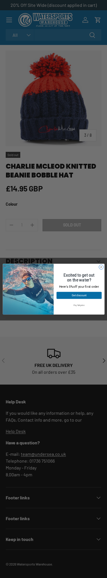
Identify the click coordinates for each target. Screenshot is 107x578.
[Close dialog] (101, 267)
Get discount (79, 295)
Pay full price (78, 305)
